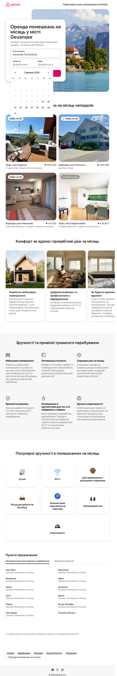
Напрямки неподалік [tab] (64, 561)
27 (32, 107)
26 (26, 107)
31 (15, 113)
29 (43, 107)
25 (21, 107)
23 (48, 101)
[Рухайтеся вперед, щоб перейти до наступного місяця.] (48, 72)
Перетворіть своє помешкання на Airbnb (85, 4)
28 (37, 107)
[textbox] (23, 64)
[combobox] (36, 54)
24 (15, 107)
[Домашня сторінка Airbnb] (13, 4)
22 (43, 101)
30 (48, 107)
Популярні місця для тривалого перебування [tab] (28, 561)
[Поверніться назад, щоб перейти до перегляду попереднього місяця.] (15, 72)
